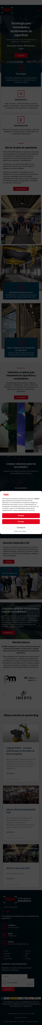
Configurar (21, 528)
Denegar (21, 522)
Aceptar (21, 516)
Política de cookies (20, 531)
